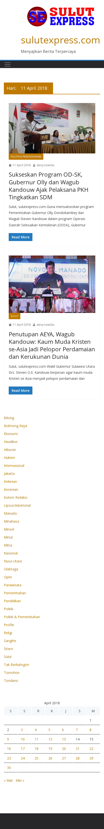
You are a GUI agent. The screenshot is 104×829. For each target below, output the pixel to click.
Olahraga (11, 569)
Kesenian (11, 489)
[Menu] (7, 64)
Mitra (8, 545)
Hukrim (9, 457)
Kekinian (10, 481)
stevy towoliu (45, 165)
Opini (8, 577)
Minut (8, 537)
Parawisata (12, 585)
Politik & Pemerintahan (26, 156)
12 (50, 739)
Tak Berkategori (16, 664)
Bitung (9, 417)
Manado (10, 513)
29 (91, 758)
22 (91, 748)
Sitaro (8, 648)
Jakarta (9, 473)
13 (64, 739)
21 (78, 748)
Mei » (20, 780)
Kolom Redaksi (15, 497)
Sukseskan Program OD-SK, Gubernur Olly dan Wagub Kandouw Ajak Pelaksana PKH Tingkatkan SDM (49, 185)
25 (36, 758)
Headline (10, 441)
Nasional (11, 553)
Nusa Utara (13, 561)
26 (50, 758)
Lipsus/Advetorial (17, 505)
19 (50, 748)
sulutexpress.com (60, 39)
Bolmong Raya (15, 425)
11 (36, 739)
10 (23, 739)
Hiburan (10, 449)
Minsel (9, 529)
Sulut (14, 316)
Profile (9, 624)
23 (9, 758)
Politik (8, 609)
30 (9, 767)
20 (64, 748)
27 (64, 758)
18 (36, 748)
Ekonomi (11, 433)
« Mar (8, 780)
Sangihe (10, 640)
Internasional (14, 465)
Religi (8, 632)
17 (23, 748)
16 (9, 748)
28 (78, 758)
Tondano (11, 680)
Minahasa (11, 521)
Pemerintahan (15, 593)
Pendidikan (12, 601)
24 (23, 758)
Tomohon (12, 672)
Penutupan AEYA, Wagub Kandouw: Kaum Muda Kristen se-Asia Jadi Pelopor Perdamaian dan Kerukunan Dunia (52, 345)
